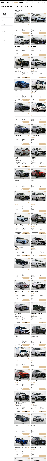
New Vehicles (27, 2)
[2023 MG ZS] (22, 151)
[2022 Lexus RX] (38, 374)
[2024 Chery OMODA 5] (38, 174)
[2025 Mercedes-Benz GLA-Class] (22, 419)
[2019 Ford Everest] (38, 218)
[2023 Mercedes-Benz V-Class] (38, 307)
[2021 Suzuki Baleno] (22, 129)
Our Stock (32, 2)
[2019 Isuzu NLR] (38, 84)
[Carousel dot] (21, 22)
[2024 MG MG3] (22, 40)
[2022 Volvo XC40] (22, 374)
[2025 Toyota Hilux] (38, 285)
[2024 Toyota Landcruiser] (22, 240)
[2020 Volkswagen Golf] (22, 285)
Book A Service (21, 2)
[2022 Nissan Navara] (22, 218)
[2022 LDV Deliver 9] (38, 107)
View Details (18, 77)
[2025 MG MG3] (38, 419)
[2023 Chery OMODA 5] (22, 84)
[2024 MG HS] (38, 151)
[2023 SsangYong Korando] (38, 441)
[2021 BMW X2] (22, 107)
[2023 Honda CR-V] (22, 174)
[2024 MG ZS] (38, 18)
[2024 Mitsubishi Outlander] (22, 18)
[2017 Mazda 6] (38, 40)
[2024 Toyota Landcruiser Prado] (22, 396)
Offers (36, 2)
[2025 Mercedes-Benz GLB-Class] (22, 441)
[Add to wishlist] (28, 24)
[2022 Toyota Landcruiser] (22, 263)
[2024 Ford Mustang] (38, 62)
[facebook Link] (42, 0)
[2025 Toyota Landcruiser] (22, 62)
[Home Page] (5, 2)
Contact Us (25, 77)
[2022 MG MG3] (22, 329)
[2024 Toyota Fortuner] (38, 129)
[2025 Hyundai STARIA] (38, 196)
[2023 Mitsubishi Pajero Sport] (38, 329)
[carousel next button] (29, 18)
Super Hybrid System (40, 2)
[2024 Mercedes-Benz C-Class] (22, 196)
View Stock (16, 2)
